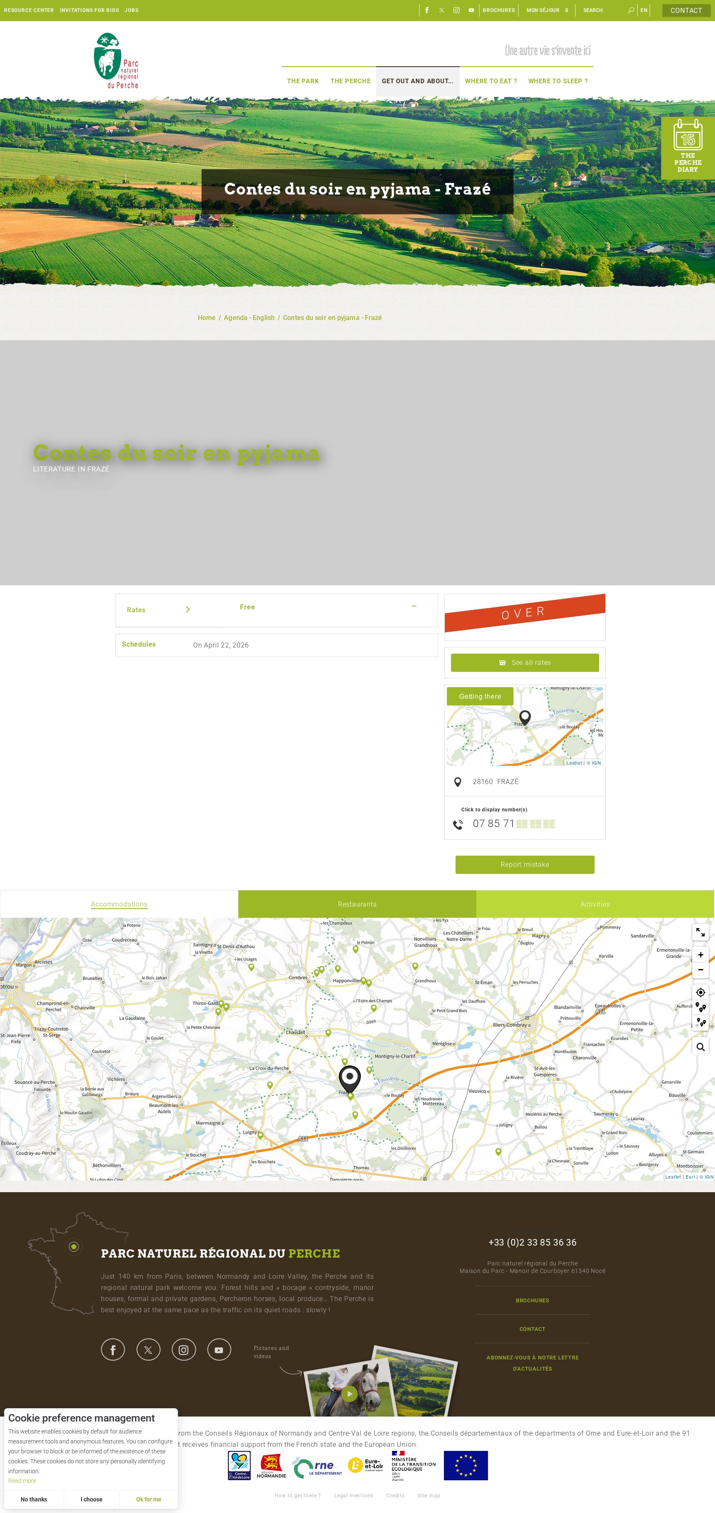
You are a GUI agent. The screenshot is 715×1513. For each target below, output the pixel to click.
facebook (113, 1349)
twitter (149, 1349)
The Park (303, 81)
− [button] (701, 970)
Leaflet (574, 762)
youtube (219, 1349)
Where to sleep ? (558, 81)
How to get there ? (298, 1496)
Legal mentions (353, 1496)
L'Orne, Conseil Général (317, 1465)
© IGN (594, 762)
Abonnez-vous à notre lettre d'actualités (533, 1363)
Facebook (427, 10)
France (414, 1465)
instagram (184, 1349)
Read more (22, 1480)
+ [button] (701, 955)
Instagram (456, 10)
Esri (690, 1176)
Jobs (131, 10)
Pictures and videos (271, 1352)
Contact (687, 10)
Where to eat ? (491, 81)
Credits (395, 1496)
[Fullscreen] (700, 932)
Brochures (499, 10)
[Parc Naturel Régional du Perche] (116, 60)
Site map (429, 1496)
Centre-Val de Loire (239, 1465)
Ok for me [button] (148, 1499)
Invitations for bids (89, 10)
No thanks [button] (34, 1499)
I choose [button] (92, 1499)
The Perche (351, 81)
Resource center (29, 10)
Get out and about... (418, 81)
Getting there (480, 696)
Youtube (471, 10)
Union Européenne (465, 1465)
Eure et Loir (366, 1465)
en (644, 10)
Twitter (441, 10)
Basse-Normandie (271, 1465)
